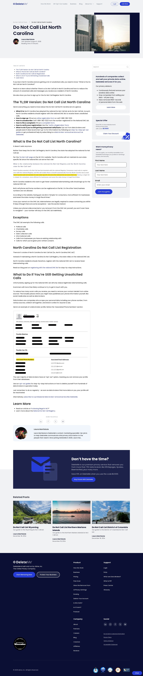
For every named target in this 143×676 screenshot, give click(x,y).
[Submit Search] (127, 67)
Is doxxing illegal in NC (40, 408)
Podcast (76, 612)
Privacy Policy (108, 637)
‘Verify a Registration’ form (58, 125)
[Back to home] (20, 4)
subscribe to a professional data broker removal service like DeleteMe (51, 397)
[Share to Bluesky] (63, 421)
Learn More (20, 78)
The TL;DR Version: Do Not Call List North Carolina (32, 70)
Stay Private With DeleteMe (83, 479)
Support (99, 4)
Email (97, 180)
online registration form (45, 118)
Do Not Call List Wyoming (25, 527)
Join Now (125, 4)
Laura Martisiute (41, 429)
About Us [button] (88, 4)
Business (73, 4)
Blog (80, 4)
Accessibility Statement (111, 644)
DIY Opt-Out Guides (60, 4)
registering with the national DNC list (44, 268)
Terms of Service (108, 641)
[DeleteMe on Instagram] (110, 624)
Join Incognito (104, 191)
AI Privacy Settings (80, 590)
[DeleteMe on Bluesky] (125, 624)
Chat (137, 673)
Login (114, 4)
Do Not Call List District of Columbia (110, 527)
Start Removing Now (24, 575)
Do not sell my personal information (114, 634)
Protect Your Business (48, 575)
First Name (100, 160)
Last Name (100, 170)
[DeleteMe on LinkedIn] (105, 624)
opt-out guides (25, 384)
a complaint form (48, 123)
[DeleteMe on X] (120, 624)
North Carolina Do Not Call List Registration (30, 74)
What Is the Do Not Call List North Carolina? (30, 72)
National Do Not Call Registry (44, 411)
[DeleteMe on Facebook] (115, 624)
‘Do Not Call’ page (26, 157)
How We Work (46, 4)
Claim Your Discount (111, 134)
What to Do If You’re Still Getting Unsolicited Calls (33, 76)
